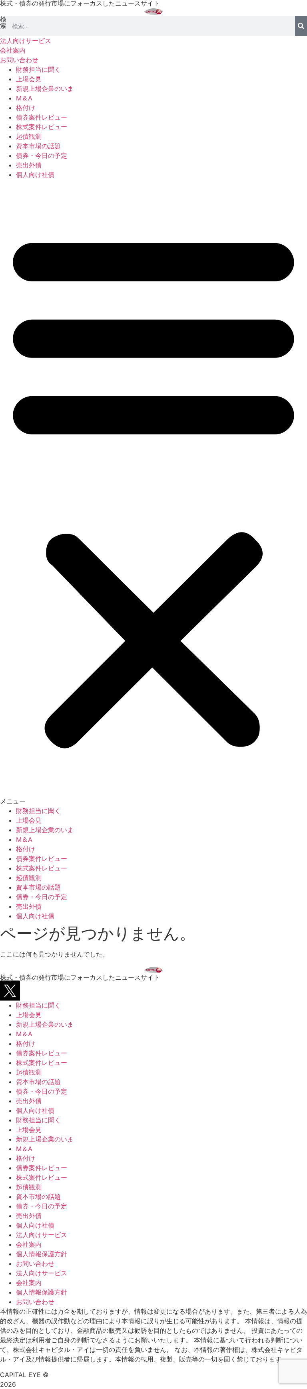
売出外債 (29, 165)
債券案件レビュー (41, 117)
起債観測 (29, 136)
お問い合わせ (35, 1263)
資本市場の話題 (38, 146)
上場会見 (29, 79)
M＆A (24, 98)
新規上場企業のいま (45, 88)
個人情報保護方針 (41, 1254)
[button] (153, 492)
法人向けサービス (41, 1235)
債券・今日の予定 (41, 155)
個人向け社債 (35, 175)
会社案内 (29, 1244)
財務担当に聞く (38, 69)
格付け (25, 108)
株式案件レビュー (41, 127)
